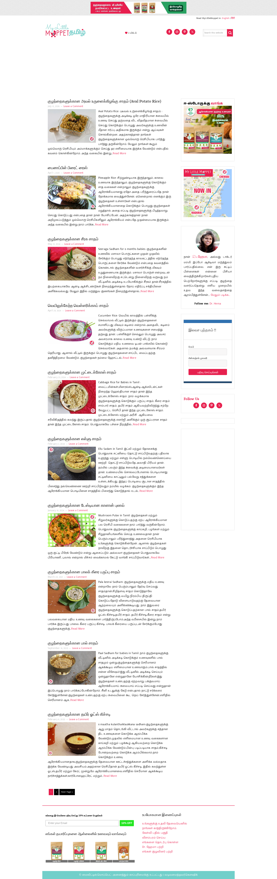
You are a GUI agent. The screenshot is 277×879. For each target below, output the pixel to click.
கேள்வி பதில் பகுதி (155, 833)
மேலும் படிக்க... (220, 295)
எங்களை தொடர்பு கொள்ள (160, 842)
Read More (119, 153)
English (225, 18)
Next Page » (67, 792)
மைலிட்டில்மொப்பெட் (96, 874)
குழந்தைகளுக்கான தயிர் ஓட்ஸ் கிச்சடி (79, 714)
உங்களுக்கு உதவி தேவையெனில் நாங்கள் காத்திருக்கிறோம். (164, 826)
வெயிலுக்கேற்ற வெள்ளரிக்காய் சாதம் (78, 305)
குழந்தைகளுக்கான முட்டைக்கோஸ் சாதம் (82, 372)
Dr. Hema (215, 303)
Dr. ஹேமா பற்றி (153, 847)
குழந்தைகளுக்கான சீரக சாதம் (73, 239)
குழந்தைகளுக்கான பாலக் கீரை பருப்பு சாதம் (84, 572)
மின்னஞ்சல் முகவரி (198, 358)
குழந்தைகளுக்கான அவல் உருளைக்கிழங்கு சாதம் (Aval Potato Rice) (104, 101)
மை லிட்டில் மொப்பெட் (64, 33)
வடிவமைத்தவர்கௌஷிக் (181, 874)
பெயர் (191, 346)
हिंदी (233, 18)
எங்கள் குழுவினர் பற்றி (157, 851)
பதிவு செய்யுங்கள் (207, 372)
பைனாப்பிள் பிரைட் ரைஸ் (68, 167)
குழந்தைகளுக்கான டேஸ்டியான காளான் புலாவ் (86, 505)
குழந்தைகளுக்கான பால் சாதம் (73, 643)
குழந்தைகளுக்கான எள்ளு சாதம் (74, 438)
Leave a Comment (73, 106)
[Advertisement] (138, 69)
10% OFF (126, 823)
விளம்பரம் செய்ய (154, 837)
